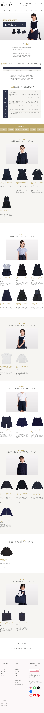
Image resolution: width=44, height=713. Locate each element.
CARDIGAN (25, 129)
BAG (40, 129)
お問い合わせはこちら (34, 670)
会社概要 (16, 682)
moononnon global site (19, 684)
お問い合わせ (17, 675)
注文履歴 (2, 675)
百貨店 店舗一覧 (4, 703)
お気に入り (3, 671)
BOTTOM (18, 129)
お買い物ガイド (37, 10)
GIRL (4, 10)
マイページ (3, 669)
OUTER (33, 129)
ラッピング (17, 671)
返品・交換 (17, 669)
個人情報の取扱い (18, 680)
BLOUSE (11, 129)
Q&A (41, 10)
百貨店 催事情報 (4, 705)
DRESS (3, 129)
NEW (21, 10)
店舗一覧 (32, 10)
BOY (10, 10)
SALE (27, 10)
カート (2, 673)
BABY (16, 10)
